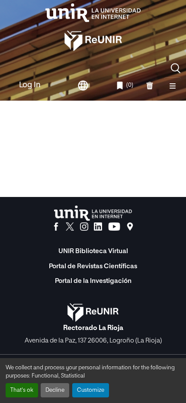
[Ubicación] (130, 227)
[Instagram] (84, 227)
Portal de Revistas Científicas (93, 266)
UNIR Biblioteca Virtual (93, 251)
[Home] (93, 12)
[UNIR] (93, 213)
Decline (54, 390)
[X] (70, 227)
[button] (175, 68)
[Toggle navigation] (172, 85)
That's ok (21, 390)
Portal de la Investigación (93, 281)
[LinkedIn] (98, 227)
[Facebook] (56, 227)
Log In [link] (30, 85)
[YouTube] (114, 227)
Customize (90, 390)
